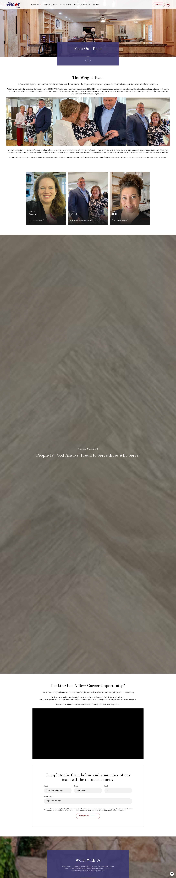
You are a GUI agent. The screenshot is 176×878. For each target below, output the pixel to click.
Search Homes (65, 5)
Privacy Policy (121, 810)
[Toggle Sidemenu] (168, 5)
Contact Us (159, 4)
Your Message (48, 797)
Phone (76, 786)
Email (106, 786)
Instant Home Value (82, 5)
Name (46, 786)
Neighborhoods (50, 5)
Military (96, 5)
